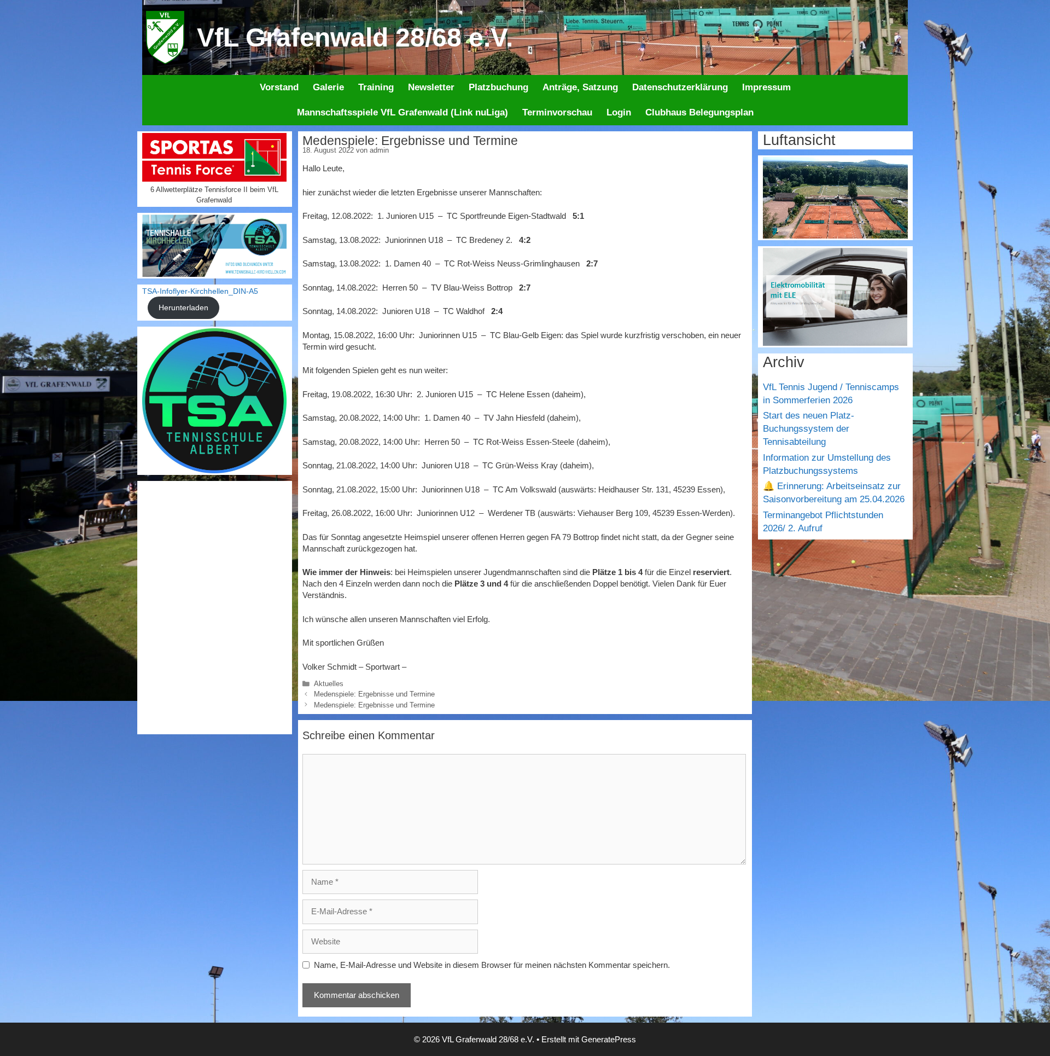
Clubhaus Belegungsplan (699, 112)
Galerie (328, 87)
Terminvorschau (557, 112)
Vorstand (279, 87)
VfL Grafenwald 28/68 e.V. (355, 37)
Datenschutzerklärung (680, 87)
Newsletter (431, 87)
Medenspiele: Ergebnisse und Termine (374, 694)
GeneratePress (608, 1039)
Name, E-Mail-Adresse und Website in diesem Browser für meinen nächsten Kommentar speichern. (492, 965)
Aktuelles (328, 684)
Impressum (766, 87)
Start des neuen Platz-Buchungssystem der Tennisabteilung (808, 428)
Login (618, 112)
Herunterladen (183, 308)
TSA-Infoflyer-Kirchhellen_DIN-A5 (200, 291)
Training (376, 87)
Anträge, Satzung (580, 87)
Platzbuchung (498, 87)
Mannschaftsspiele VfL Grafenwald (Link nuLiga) (402, 112)
